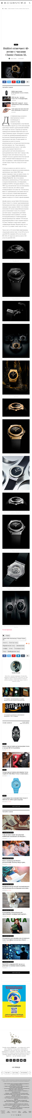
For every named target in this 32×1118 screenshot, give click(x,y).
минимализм (20, 645)
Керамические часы (9, 645)
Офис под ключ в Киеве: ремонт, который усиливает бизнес (16, 1102)
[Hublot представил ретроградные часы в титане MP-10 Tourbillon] (6, 93)
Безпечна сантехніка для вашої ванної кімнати (17, 1096)
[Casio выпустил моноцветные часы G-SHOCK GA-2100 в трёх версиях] (16, 785)
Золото (5, 642)
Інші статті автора (24, 723)
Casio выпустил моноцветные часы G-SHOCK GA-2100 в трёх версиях (15, 798)
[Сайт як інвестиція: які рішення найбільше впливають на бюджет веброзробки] (16, 822)
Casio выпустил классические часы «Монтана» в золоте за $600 (20, 109)
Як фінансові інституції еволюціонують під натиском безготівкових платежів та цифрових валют (15, 887)
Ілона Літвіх (16, 673)
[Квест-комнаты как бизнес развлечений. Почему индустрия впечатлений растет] (16, 848)
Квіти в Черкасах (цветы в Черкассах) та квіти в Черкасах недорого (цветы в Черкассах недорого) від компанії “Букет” (16, 1105)
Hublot (8, 635)
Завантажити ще (16, 806)
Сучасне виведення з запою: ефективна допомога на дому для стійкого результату (16, 1089)
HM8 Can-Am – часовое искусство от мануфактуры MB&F (19, 98)
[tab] (26, 722)
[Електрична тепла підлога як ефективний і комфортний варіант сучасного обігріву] (16, 900)
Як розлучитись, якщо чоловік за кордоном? (16, 1100)
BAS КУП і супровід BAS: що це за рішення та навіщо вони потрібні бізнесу (13, 965)
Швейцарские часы (13, 651)
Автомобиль (16, 1072)
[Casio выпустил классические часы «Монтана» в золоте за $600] (6, 110)
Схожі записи (25, 722)
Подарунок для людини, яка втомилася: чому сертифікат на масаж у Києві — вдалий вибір (16, 939)
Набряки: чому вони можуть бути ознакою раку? (16, 1093)
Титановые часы (19, 648)
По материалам (7, 630)
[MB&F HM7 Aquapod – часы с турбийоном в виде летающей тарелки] (6, 104)
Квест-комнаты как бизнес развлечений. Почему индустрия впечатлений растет (13, 861)
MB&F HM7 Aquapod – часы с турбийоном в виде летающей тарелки (20, 103)
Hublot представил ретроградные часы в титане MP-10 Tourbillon (19, 92)
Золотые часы (13, 642)
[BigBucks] (15, 2)
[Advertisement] (16, 27)
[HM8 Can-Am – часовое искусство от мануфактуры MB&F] (6, 99)
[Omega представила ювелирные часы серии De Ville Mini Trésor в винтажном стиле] (16, 760)
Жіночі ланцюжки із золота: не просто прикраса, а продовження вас (16, 1091)
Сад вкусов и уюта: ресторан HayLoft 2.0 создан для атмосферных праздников (16, 1108)
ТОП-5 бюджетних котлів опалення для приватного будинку (16, 1098)
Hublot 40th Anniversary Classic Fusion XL (14, 639)
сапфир (5, 648)
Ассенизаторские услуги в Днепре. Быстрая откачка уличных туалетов (16, 1095)
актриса (24, 1072)
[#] (11, 1115)
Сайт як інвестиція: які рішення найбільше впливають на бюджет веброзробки (13, 835)
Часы (6, 8)
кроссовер (7, 1072)
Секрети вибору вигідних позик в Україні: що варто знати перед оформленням (16, 1087)
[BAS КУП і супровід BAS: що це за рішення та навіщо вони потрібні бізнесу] (16, 952)
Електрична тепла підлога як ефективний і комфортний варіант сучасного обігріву (14, 913)
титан (10, 648)
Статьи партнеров (8, 832)
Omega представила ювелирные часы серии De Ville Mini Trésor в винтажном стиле (15, 773)
